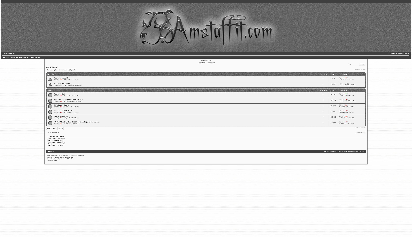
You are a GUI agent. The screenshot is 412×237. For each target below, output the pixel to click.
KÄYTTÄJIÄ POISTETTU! (63, 111)
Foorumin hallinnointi (62, 83)
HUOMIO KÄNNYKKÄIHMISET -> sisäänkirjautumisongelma (76, 122)
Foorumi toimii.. (60, 94)
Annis (61, 85)
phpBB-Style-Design (70, 158)
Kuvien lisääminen (61, 116)
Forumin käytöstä (51, 67)
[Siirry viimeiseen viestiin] (348, 78)
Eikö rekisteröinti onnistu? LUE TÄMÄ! (68, 99)
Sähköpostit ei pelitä (61, 105)
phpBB (64, 155)
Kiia (61, 79)
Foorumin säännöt (61, 78)
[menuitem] (12, 54)
